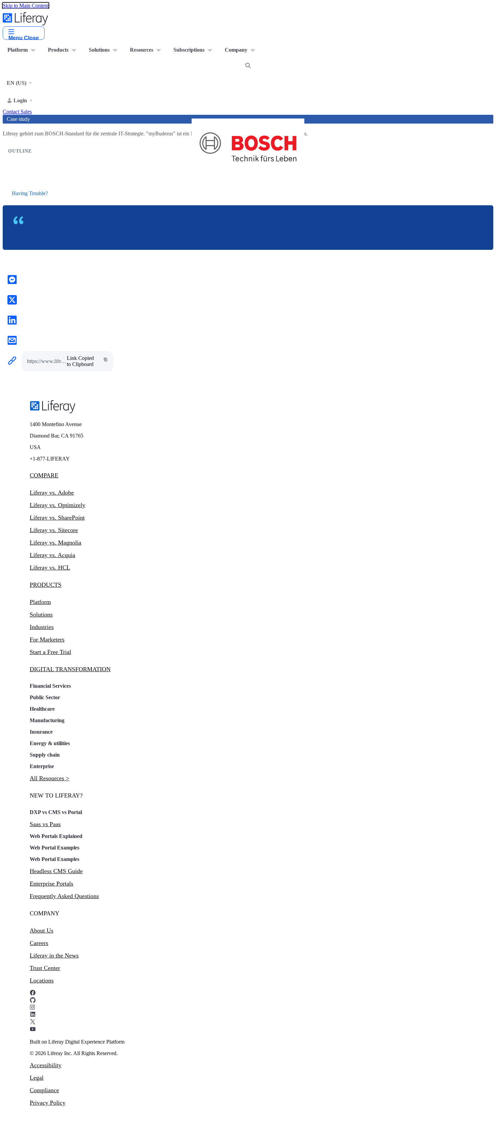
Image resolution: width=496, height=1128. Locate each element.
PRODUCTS (45, 584)
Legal (37, 1077)
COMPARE (44, 475)
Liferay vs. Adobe (52, 492)
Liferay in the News (54, 955)
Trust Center (45, 968)
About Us (41, 930)
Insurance (41, 732)
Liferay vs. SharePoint (57, 517)
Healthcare (42, 709)
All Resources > (49, 778)
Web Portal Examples (54, 847)
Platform (40, 602)
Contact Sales (17, 111)
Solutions (41, 614)
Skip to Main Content (26, 5)
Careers (39, 943)
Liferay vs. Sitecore (54, 530)
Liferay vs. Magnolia (55, 542)
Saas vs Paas (45, 824)
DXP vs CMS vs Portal (56, 812)
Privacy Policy (47, 1102)
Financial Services (50, 686)
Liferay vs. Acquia (52, 555)
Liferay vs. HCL (50, 567)
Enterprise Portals (51, 883)
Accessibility (45, 1065)
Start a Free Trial (50, 652)
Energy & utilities (50, 743)
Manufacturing (47, 720)
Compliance (44, 1090)
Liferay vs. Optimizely (57, 505)
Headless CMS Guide (56, 871)
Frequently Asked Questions (64, 896)
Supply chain (45, 755)
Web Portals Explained (56, 836)
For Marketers (47, 639)
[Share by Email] (12, 341)
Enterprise (42, 766)
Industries (42, 627)
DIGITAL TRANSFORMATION (70, 669)
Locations (42, 980)
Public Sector (45, 697)
